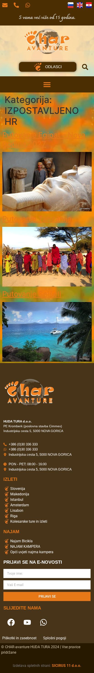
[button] (85, 67)
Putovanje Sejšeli (31, 293)
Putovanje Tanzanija (36, 218)
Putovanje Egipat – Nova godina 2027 (43, 139)
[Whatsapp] (43, 622)
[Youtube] (27, 622)
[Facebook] (10, 622)
